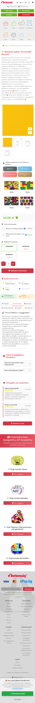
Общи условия (26, 630)
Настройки (17, 699)
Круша (9, 606)
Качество (29, 308)
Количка (8, 638)
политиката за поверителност (21, 594)
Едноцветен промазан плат (25, 174)
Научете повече (17, 688)
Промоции (26, 14)
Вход (8, 630)
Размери (6, 303)
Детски (8, 620)
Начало (6, 45)
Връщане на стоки (26, 643)
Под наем (9, 10)
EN (23, 2)
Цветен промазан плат (10, 174)
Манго (9, 614)
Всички (11, 168)
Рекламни (26, 10)
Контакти (17, 665)
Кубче (9, 622)
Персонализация (8, 308)
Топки (9, 617)
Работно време (18, 668)
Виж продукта (18, 474)
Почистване (18, 303)
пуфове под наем (26, 603)
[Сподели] (30, 128)
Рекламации (26, 645)
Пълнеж (9, 14)
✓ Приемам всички (17, 693)
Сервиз (19, 308)
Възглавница (9, 611)
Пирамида (9, 609)
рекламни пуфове (26, 606)
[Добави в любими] (30, 132)
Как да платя (26, 635)
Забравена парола (8, 635)
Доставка (28, 303)
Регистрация (8, 632)
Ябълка (9, 603)
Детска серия (25, 168)
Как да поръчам (26, 632)
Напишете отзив (18, 423)
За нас (17, 662)
